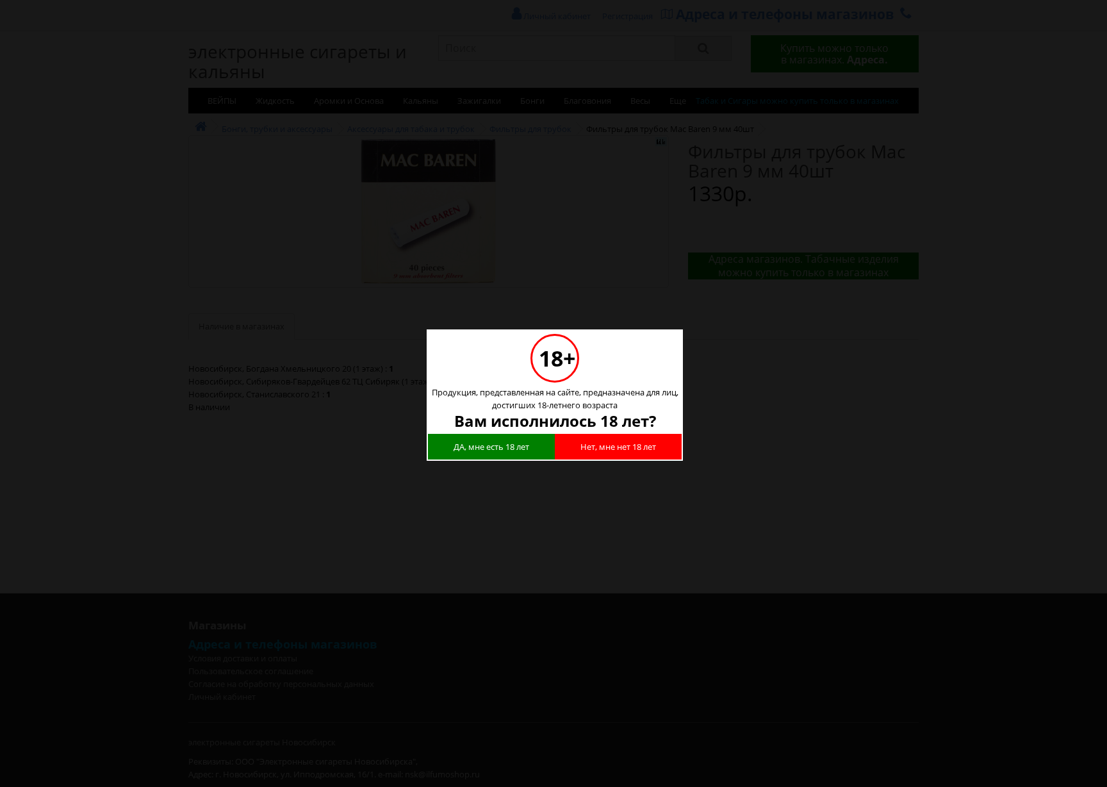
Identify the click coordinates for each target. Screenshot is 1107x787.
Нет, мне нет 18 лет (618, 446)
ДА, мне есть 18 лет (491, 446)
